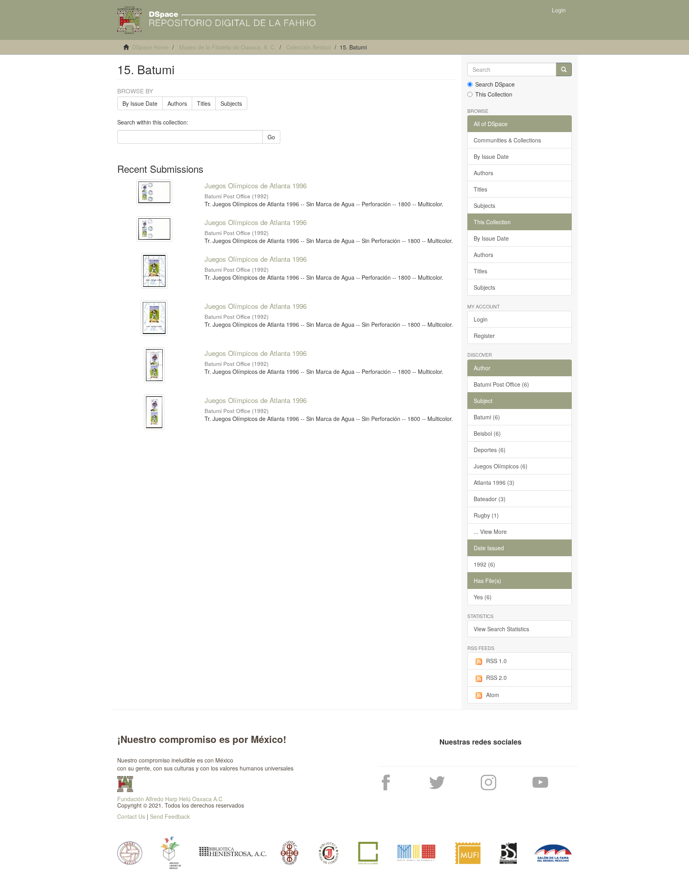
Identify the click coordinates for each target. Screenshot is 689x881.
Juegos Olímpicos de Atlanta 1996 (256, 185)
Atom (492, 695)
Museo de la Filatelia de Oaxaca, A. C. (227, 47)
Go (271, 137)
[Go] (564, 69)
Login (481, 319)
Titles (204, 103)
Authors (177, 103)
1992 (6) (484, 564)
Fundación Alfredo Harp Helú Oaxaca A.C (169, 799)
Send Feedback (170, 816)
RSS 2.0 (496, 677)
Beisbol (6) (487, 433)
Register (484, 336)
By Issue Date (139, 103)
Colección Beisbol (308, 47)
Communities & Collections (507, 140)
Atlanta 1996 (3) (494, 482)
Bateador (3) (490, 499)
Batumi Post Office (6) (501, 384)
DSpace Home (150, 47)
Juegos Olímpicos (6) (501, 466)
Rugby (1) (486, 515)
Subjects (231, 103)
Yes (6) (483, 597)
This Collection (493, 94)
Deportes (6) (490, 450)
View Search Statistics (501, 629)
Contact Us (131, 816)
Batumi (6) (487, 417)
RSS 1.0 (496, 661)
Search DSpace (495, 84)
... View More (490, 531)
